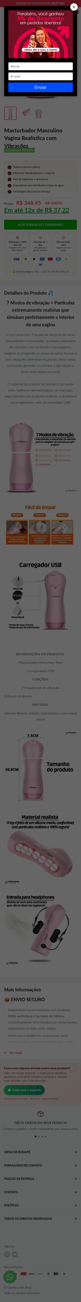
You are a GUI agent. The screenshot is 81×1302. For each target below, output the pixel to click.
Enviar (40, 87)
